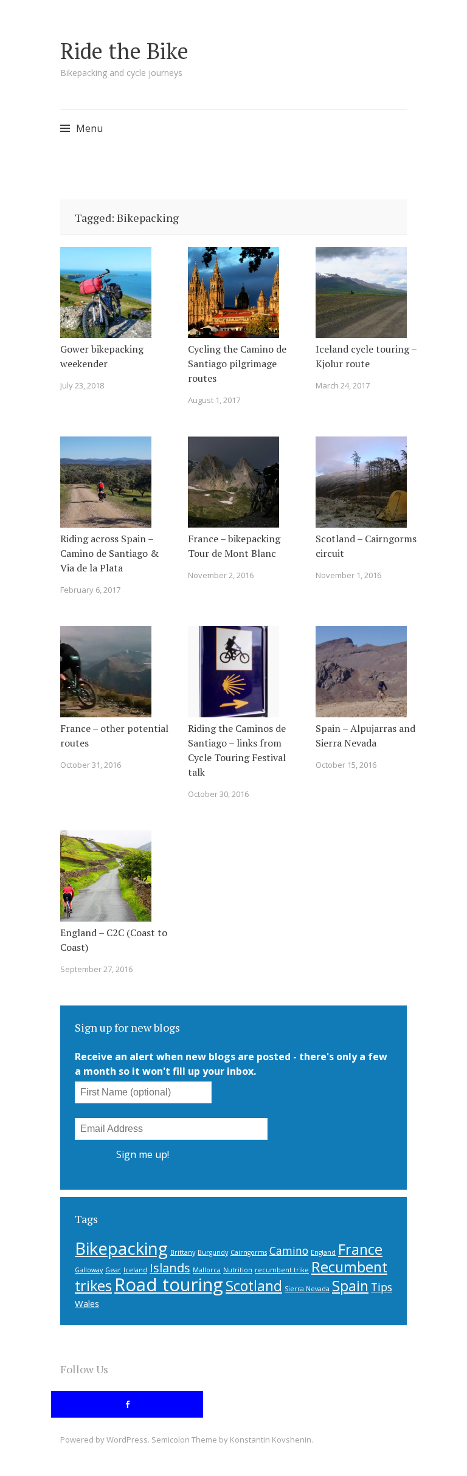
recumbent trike (282, 1270)
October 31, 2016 (90, 764)
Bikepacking (121, 1248)
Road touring (168, 1284)
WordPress (127, 1439)
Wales (87, 1303)
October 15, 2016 (346, 764)
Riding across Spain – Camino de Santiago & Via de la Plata (109, 553)
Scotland (254, 1285)
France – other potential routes (114, 736)
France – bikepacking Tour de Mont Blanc (234, 546)
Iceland (135, 1270)
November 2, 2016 (221, 575)
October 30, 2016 (218, 793)
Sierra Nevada (307, 1289)
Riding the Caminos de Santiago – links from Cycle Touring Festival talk (237, 750)
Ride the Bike (124, 50)
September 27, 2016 (96, 969)
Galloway (89, 1270)
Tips (381, 1287)
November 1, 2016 (348, 575)
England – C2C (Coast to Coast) (113, 940)
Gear (113, 1270)
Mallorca (207, 1270)
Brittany (182, 1252)
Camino (288, 1250)
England (323, 1252)
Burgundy (213, 1252)
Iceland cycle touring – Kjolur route (366, 356)
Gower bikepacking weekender (102, 356)
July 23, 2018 (82, 385)
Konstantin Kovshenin (270, 1439)
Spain (350, 1285)
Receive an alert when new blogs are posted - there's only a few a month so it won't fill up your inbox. (231, 1064)
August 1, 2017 (214, 400)
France (360, 1249)
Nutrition (237, 1270)
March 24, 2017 (343, 385)
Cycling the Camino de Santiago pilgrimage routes (237, 363)
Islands (170, 1268)
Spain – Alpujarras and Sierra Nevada (365, 736)
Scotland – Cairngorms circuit (366, 546)
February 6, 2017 (90, 589)
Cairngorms (248, 1252)
